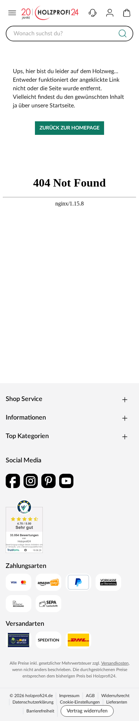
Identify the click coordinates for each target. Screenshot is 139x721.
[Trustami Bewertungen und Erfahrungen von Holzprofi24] (24, 526)
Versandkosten (115, 663)
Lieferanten (116, 702)
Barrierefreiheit (40, 711)
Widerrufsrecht (115, 696)
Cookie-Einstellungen (80, 702)
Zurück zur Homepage (69, 128)
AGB (90, 696)
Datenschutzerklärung (32, 702)
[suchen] (122, 33)
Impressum (69, 696)
